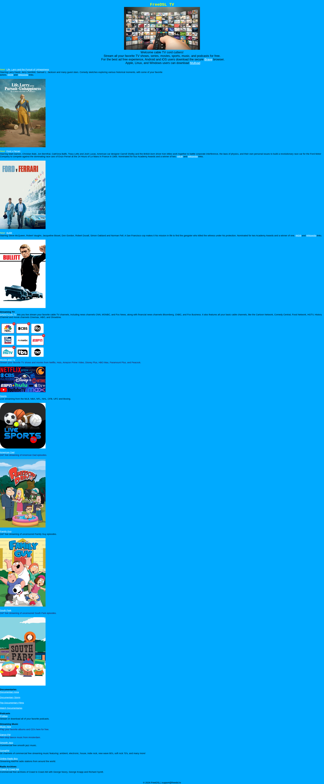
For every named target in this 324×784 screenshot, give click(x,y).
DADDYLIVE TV (8, 314)
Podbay (4, 716)
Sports (3, 396)
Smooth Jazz (6, 742)
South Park (5, 610)
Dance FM (5, 734)
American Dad (7, 452)
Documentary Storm (10, 697)
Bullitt (9, 233)
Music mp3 (5, 726)
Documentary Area (9, 692)
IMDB (10, 75)
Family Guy (6, 531)
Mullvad (195, 63)
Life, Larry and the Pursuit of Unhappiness (27, 69)
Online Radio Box (9, 758)
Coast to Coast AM (9, 769)
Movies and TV (7, 360)
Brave (208, 59)
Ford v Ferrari (13, 151)
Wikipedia (23, 75)
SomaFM (4, 750)
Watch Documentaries (11, 708)
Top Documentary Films (12, 703)
